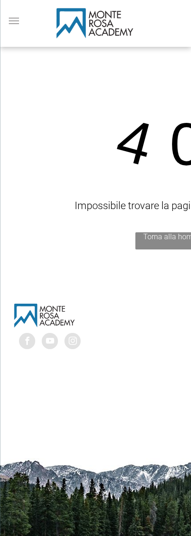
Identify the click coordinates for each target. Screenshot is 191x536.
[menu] (14, 21)
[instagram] (72, 342)
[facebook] (27, 342)
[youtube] (50, 342)
